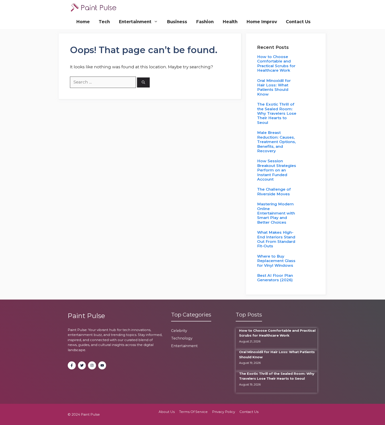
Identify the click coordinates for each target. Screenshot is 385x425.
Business (177, 21)
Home (83, 21)
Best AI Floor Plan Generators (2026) (275, 277)
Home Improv (261, 21)
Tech (104, 21)
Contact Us (298, 21)
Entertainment (135, 21)
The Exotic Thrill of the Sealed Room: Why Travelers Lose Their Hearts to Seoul (276, 113)
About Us (167, 412)
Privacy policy (223, 412)
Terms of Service (193, 412)
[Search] (143, 82)
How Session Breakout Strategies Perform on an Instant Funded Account (276, 170)
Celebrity (179, 331)
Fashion (205, 21)
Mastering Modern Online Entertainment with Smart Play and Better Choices (276, 213)
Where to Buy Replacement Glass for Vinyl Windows (276, 261)
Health (230, 21)
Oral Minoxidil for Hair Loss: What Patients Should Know (274, 87)
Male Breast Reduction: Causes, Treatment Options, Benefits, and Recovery (276, 141)
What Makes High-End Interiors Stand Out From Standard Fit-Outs (276, 239)
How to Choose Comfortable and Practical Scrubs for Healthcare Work (276, 63)
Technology (181, 338)
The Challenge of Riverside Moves (274, 191)
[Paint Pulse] (93, 7)
